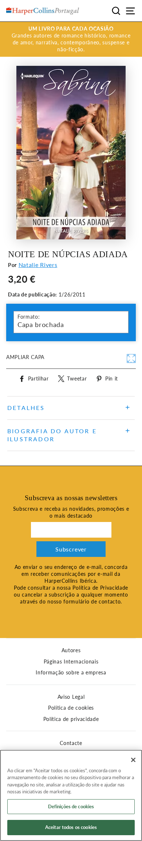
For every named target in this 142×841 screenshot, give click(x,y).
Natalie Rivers (38, 264)
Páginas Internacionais (71, 662)
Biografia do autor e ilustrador (52, 434)
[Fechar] (133, 760)
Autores (71, 650)
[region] (71, 795)
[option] (71, 39)
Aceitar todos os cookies (71, 827)
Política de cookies (71, 708)
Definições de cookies (71, 806)
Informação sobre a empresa (71, 672)
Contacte (71, 743)
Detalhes (26, 407)
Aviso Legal (71, 697)
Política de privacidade (71, 719)
